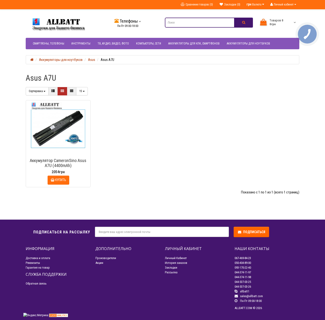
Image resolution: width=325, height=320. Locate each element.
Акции (99, 263)
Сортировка (36, 91)
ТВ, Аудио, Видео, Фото (113, 43)
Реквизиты (33, 263)
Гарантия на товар (38, 267)
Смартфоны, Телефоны (48, 43)
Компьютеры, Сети (148, 43)
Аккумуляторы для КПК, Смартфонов (194, 43)
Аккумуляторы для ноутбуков (248, 43)
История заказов (176, 263)
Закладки (171, 267)
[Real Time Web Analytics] (58, 315)
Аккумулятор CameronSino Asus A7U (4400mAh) (58, 163)
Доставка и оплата (38, 258)
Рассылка (171, 272)
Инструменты (80, 43)
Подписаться (254, 232)
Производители (105, 258)
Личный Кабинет (176, 258)
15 (81, 91)
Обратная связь (36, 283)
